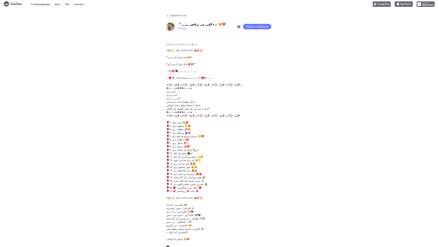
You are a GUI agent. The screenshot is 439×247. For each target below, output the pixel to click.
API (67, 4)
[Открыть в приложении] (239, 26)
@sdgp (182, 28)
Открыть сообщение (257, 26)
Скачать (79, 4)
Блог (58, 4)
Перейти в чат (178, 15)
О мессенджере (40, 4)
